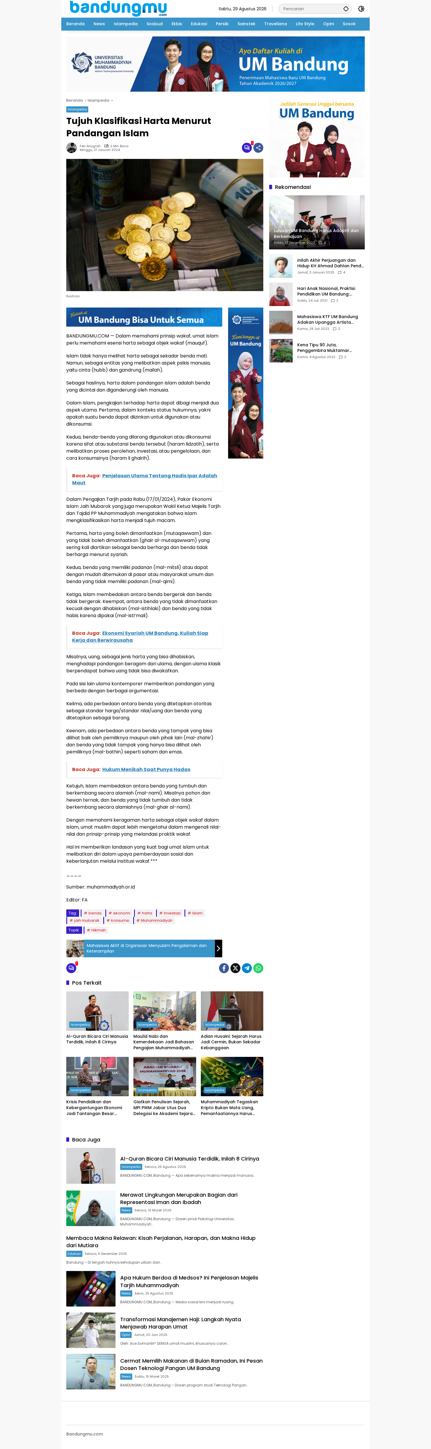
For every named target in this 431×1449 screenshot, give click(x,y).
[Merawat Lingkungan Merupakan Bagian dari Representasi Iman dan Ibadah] (91, 1208)
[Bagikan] (258, 148)
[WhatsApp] (258, 968)
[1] (247, 148)
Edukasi (74, 1253)
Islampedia (77, 109)
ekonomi (121, 913)
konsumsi (120, 920)
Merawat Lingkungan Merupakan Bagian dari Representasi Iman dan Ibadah (178, 1198)
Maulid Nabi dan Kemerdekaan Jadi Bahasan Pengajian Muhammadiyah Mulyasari (163, 1042)
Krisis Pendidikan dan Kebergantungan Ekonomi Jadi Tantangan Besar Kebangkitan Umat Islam (94, 1107)
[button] (346, 9)
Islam (197, 913)
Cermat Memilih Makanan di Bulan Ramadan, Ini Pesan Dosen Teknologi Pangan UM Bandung (191, 1364)
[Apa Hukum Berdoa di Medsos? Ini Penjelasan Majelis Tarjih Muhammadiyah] (91, 1289)
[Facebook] (224, 968)
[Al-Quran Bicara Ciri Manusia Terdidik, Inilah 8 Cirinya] (97, 1011)
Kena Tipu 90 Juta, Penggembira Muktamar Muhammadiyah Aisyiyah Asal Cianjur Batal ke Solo (329, 348)
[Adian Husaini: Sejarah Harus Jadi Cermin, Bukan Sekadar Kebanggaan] (232, 1011)
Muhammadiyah (156, 920)
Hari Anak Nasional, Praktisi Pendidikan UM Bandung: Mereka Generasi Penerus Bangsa (326, 291)
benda (95, 913)
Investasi (172, 913)
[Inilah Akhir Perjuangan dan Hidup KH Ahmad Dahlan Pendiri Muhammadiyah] (281, 266)
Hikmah (98, 930)
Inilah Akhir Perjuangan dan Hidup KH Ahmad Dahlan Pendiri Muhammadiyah (331, 263)
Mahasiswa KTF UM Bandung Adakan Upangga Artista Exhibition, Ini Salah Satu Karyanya (327, 319)
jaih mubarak (86, 920)
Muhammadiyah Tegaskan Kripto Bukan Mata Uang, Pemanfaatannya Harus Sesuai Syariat (229, 1107)
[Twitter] (235, 968)
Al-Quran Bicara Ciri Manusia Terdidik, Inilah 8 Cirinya (97, 1039)
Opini (126, 1334)
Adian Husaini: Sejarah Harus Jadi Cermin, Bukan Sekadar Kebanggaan (231, 1042)
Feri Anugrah (90, 146)
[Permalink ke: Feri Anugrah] (73, 147)
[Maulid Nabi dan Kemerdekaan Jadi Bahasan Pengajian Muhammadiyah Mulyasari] (164, 1011)
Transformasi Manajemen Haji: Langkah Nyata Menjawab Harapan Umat (180, 1323)
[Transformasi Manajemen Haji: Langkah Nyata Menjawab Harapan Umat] (91, 1330)
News (126, 1210)
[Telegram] (247, 968)
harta (147, 913)
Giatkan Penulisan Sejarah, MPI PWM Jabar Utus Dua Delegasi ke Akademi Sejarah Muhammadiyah (164, 1107)
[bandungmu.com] (120, 8)
